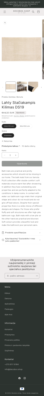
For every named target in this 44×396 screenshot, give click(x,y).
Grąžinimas (9, 351)
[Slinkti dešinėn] (41, 87)
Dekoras (8, 298)
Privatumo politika (12, 340)
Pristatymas (10, 335)
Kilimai (7, 293)
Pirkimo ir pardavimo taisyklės (17, 345)
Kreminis (9, 136)
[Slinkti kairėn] (2, 87)
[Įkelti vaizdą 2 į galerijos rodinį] (22, 87)
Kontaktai (8, 329)
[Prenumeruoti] (36, 276)
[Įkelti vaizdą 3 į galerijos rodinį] (33, 87)
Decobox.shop (16, 393)
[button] (4, 11)
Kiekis (4, 150)
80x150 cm (26, 126)
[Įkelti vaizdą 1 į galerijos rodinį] (11, 87)
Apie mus (8, 315)
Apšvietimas (10, 304)
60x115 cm (10, 126)
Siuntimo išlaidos (19, 116)
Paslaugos (9, 309)
